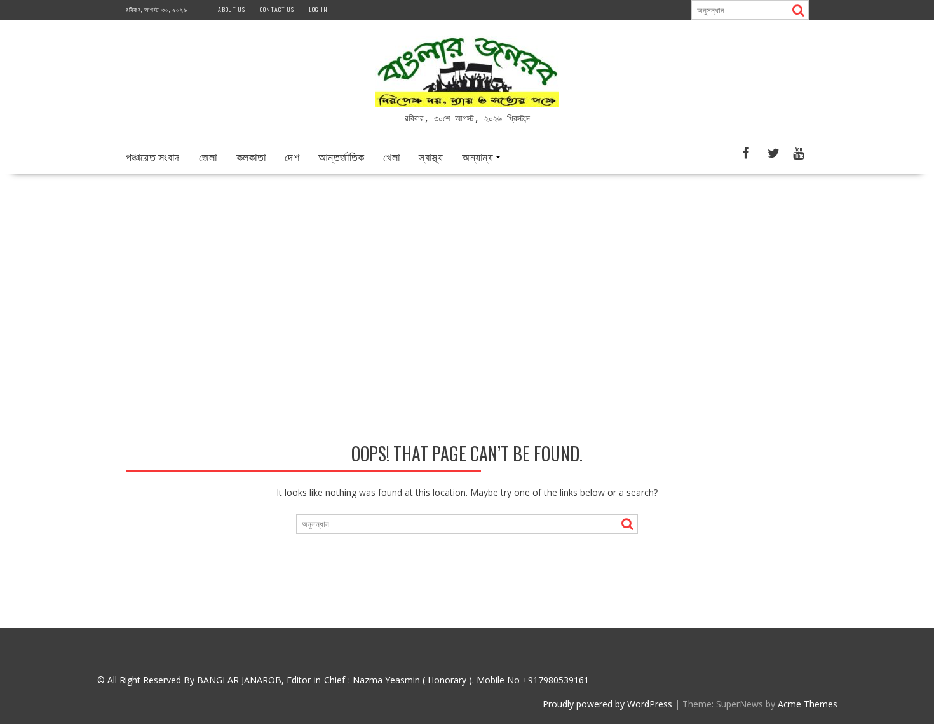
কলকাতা (251, 156)
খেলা (391, 156)
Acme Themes (807, 704)
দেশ (292, 156)
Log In (318, 9)
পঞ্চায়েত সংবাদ (153, 156)
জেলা (208, 156)
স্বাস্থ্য (431, 156)
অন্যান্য (477, 156)
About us (231, 9)
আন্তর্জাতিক (341, 156)
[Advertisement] (467, 270)
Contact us (277, 9)
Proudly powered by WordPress (607, 704)
